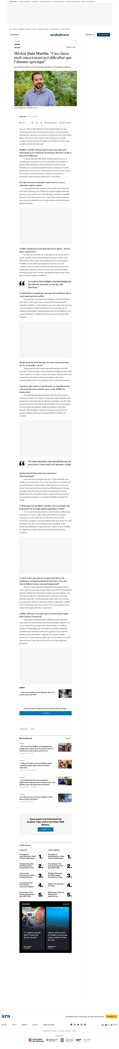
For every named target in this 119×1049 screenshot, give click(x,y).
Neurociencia (24, 729)
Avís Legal (61, 1031)
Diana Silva (22, 116)
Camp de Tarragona (55, 29)
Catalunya (15, 29)
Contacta (35, 1024)
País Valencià (27, 29)
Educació (17, 41)
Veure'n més (65, 904)
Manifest (4, 1024)
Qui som (14, 1024)
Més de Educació (25, 738)
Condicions (68, 1031)
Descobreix (26, 904)
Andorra (34, 29)
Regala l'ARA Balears (49, 1024)
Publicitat (24, 1024)
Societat (21, 743)
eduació (32, 729)
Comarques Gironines (43, 29)
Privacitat (54, 1031)
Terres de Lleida (65, 29)
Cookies (74, 1031)
